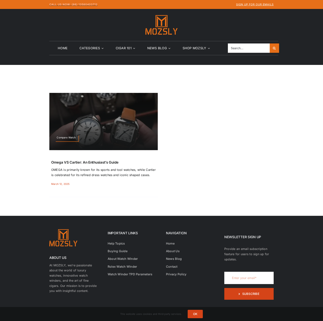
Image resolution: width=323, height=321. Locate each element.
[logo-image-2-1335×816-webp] (161, 16)
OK (195, 314)
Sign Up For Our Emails (255, 4)
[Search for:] (249, 48)
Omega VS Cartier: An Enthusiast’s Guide (85, 162)
